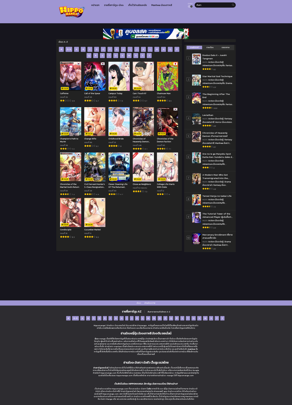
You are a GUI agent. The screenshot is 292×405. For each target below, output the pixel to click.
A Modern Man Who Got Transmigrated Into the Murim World (215, 176)
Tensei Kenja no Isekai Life (216, 195)
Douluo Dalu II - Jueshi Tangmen (214, 57)
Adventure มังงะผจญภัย (213, 65)
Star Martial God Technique (217, 76)
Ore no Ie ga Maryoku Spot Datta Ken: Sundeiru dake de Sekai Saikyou (217, 155)
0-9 (69, 49)
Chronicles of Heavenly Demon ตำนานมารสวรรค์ (215, 134)
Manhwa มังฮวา (222, 143)
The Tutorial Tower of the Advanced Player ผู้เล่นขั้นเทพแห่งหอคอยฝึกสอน (217, 215)
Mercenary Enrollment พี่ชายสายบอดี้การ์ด (217, 236)
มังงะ (139, 302)
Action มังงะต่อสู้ (216, 62)
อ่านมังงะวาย (149, 302)
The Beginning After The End (216, 95)
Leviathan (207, 115)
